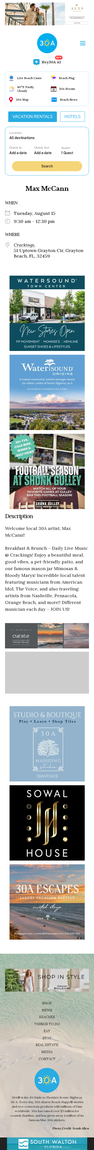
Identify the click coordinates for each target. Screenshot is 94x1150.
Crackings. (24, 245)
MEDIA (47, 1052)
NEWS (47, 1010)
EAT (47, 1031)
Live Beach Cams (29, 78)
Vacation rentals (33, 116)
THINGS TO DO (47, 1024)
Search (47, 166)
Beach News (68, 99)
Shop (47, 1003)
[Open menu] (82, 43)
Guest (65, 148)
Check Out (41, 147)
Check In (15, 147)
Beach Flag (67, 78)
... (21, 153)
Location (15, 133)
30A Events (67, 89)
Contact (47, 1059)
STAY (47, 1038)
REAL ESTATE (47, 1045)
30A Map (22, 99)
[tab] (32, 116)
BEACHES (47, 1017)
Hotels (72, 116)
